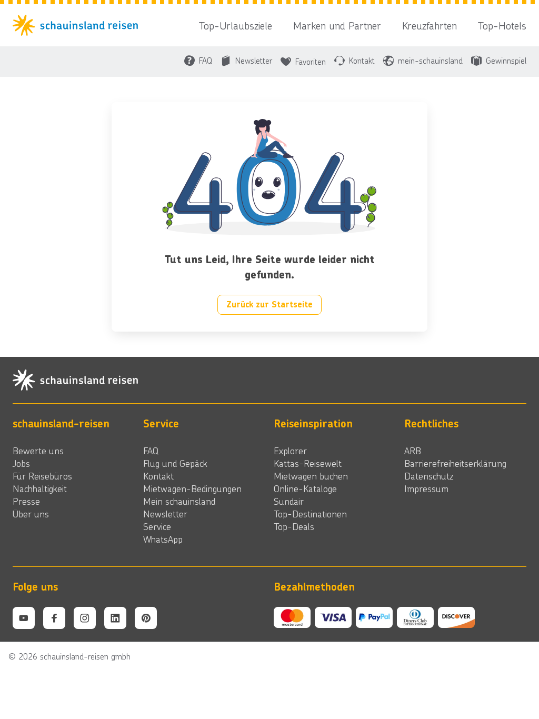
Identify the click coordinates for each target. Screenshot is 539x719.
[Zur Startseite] (78, 25)
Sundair (289, 501)
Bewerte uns (38, 450)
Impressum (426, 488)
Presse (26, 501)
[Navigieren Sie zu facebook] (54, 618)
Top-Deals (294, 526)
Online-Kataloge (305, 488)
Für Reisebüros (42, 476)
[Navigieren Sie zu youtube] (24, 618)
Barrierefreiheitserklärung (455, 463)
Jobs (21, 463)
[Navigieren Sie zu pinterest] (146, 618)
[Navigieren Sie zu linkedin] (115, 618)
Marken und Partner (337, 25)
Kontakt (158, 476)
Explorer (290, 450)
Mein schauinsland (179, 501)
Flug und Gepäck (175, 463)
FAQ (150, 450)
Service (157, 526)
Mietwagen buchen (311, 476)
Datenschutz (428, 476)
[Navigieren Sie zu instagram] (85, 618)
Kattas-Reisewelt (308, 463)
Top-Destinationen (310, 513)
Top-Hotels (502, 25)
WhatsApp (163, 539)
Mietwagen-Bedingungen (192, 488)
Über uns (31, 513)
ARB (412, 450)
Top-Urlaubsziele (235, 25)
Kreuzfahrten (429, 25)
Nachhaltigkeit (40, 488)
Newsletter (165, 513)
